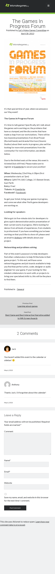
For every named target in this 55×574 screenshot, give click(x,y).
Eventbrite (19, 166)
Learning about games (27, 306)
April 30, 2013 (27, 33)
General (20, 289)
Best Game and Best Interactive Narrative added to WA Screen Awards (27, 316)
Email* (7, 471)
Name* (7, 460)
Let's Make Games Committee (32, 30)
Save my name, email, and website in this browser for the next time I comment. (26, 499)
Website (8, 483)
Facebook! (21, 192)
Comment (8, 431)
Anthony (18, 237)
